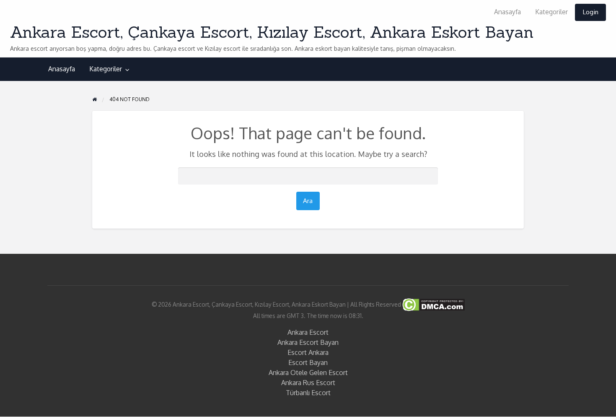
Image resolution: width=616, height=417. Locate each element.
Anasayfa (507, 12)
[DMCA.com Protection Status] (433, 304)
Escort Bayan (308, 362)
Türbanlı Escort (308, 392)
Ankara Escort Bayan (308, 342)
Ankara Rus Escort (308, 382)
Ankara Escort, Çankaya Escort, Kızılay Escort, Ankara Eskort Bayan (271, 32)
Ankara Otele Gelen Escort (308, 372)
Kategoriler (551, 12)
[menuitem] (507, 12)
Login (590, 12)
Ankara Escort (308, 332)
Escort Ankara (308, 352)
